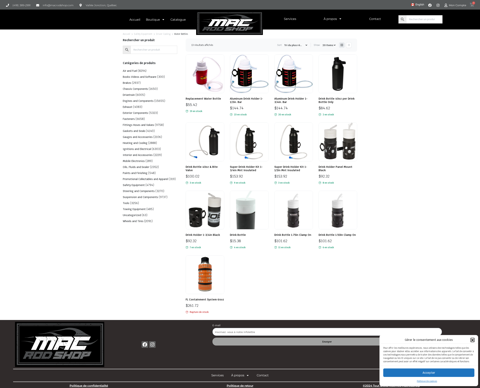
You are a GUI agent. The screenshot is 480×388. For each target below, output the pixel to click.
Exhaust (127, 107)
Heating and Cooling (135, 143)
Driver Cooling (163, 34)
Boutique (153, 19)
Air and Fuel (130, 71)
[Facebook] (145, 344)
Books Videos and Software (139, 77)
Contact (375, 19)
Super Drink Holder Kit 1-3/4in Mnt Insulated (246, 168)
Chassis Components (135, 89)
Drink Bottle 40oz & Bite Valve (202, 168)
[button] (472, 340)
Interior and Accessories (138, 155)
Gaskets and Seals (134, 131)
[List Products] (349, 45)
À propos (330, 19)
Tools (126, 203)
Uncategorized (132, 215)
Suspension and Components (140, 197)
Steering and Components (139, 191)
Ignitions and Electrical (137, 149)
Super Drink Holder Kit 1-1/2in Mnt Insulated (290, 168)
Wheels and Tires (133, 221)
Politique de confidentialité (89, 385)
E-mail (216, 325)
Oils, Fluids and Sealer (136, 167)
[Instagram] (152, 344)
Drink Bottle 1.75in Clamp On (292, 235)
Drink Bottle (238, 235)
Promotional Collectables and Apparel (145, 179)
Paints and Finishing (135, 173)
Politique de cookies (427, 381)
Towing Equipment (134, 209)
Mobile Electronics (134, 161)
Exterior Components (135, 113)
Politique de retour (240, 385)
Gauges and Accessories (138, 137)
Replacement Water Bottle (203, 98)
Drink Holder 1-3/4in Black (203, 235)
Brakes (127, 83)
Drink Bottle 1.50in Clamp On (337, 235)
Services (290, 19)
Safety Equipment (143, 34)
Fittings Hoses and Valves (138, 125)
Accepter (429, 372)
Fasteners (129, 119)
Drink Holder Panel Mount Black (335, 168)
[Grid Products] (342, 45)
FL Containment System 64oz (205, 299)
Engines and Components (138, 101)
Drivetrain (129, 95)
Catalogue (178, 19)
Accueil (134, 19)
